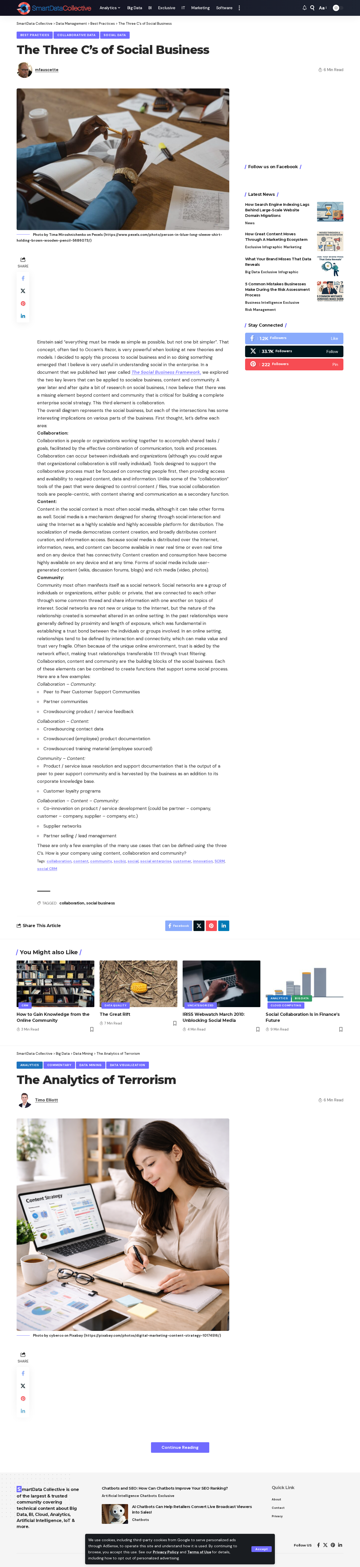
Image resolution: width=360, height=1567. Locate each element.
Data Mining (90, 1065)
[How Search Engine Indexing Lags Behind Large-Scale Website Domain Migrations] (330, 212)
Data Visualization (127, 1065)
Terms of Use (199, 1552)
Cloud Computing (286, 1005)
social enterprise (155, 861)
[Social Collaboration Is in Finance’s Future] (304, 984)
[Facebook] (294, 338)
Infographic (272, 247)
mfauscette (47, 69)
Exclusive (253, 247)
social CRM (47, 869)
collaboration (59, 861)
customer (182, 861)
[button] (261, 1549)
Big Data (252, 272)
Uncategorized (201, 1005)
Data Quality (116, 1005)
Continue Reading (180, 1447)
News (250, 223)
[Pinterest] (294, 364)
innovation (203, 861)
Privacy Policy (166, 1552)
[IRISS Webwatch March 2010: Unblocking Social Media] (221, 984)
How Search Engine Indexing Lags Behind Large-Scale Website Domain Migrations (277, 210)
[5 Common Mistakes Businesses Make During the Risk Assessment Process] (330, 291)
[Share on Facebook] (23, 278)
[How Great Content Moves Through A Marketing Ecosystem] (330, 241)
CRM (25, 1005)
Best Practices (34, 35)
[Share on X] (23, 290)
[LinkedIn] (340, 1545)
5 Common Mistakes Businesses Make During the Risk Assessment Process (277, 289)
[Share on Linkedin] (23, 316)
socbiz (120, 861)
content (81, 861)
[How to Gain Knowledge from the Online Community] (55, 984)
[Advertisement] (133, 292)
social (133, 861)
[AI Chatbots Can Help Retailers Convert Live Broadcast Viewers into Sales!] (115, 1514)
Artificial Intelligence (120, 1496)
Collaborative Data (76, 35)
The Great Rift (115, 1014)
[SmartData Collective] (54, 8)
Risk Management (260, 309)
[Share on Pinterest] (23, 303)
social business (100, 903)
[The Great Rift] (138, 984)
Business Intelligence (263, 302)
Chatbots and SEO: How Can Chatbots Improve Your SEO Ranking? (165, 1488)
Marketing (292, 247)
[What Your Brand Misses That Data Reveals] (330, 266)
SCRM (220, 861)
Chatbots (148, 1496)
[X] (294, 351)
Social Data (115, 35)
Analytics (279, 998)
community (101, 861)
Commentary (59, 1065)
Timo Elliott (46, 1100)
